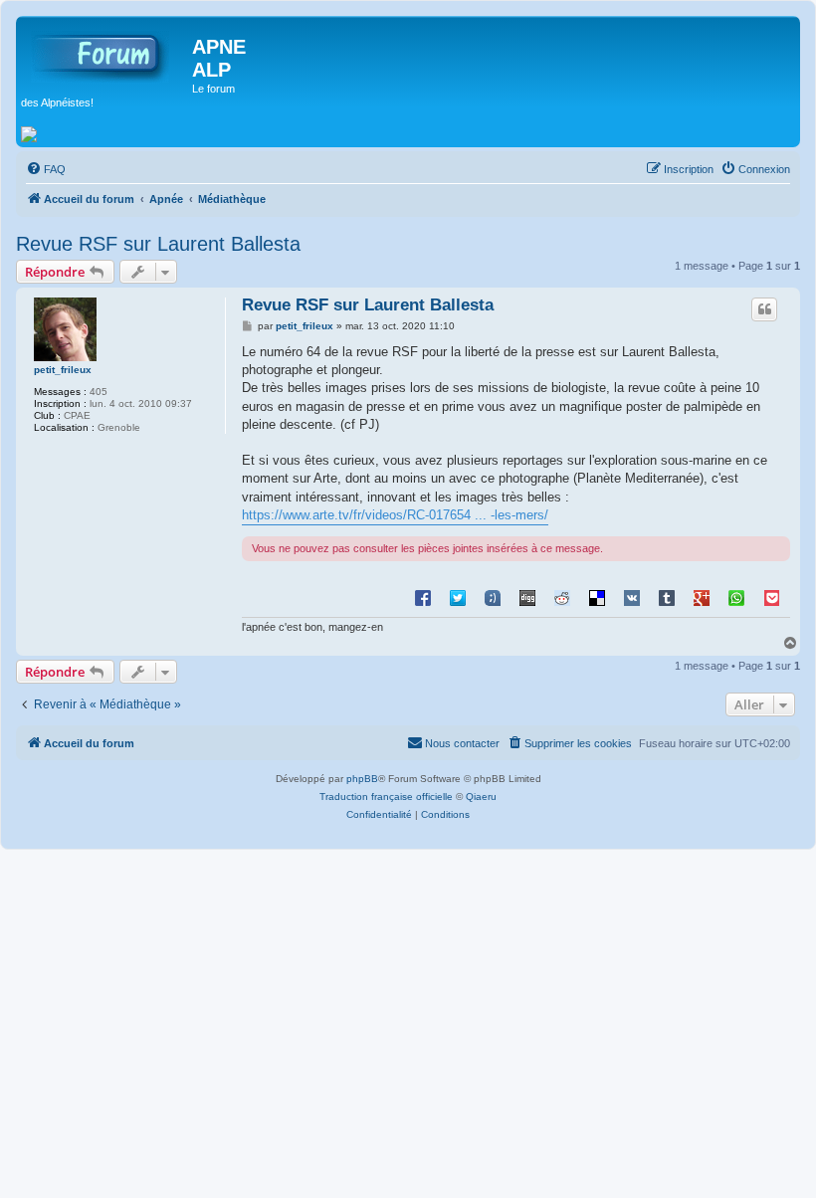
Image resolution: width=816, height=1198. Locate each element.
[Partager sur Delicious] (597, 597)
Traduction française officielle (386, 796)
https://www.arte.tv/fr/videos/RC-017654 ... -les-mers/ (395, 514)
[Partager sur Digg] (527, 597)
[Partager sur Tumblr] (667, 597)
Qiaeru (481, 796)
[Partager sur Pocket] (771, 597)
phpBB (362, 778)
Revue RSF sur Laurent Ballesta (158, 244)
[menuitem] (46, 169)
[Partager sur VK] (632, 597)
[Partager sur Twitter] (458, 597)
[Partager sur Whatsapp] (736, 597)
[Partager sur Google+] (701, 597)
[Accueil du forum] (106, 53)
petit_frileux (63, 369)
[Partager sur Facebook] (423, 597)
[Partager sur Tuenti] (493, 597)
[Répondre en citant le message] (764, 309)
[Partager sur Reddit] (562, 597)
